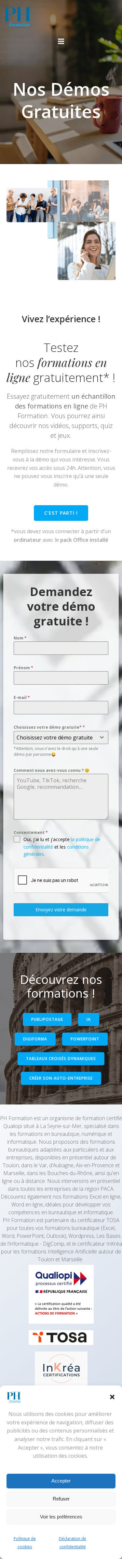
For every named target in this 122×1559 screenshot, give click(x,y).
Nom (20, 638)
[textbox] (55, 737)
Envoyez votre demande (61, 909)
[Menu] (61, 41)
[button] (112, 1397)
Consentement (31, 832)
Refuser (61, 1498)
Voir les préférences (61, 1516)
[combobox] (61, 737)
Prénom (23, 668)
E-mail (22, 697)
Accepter (61, 1481)
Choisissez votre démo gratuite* (49, 727)
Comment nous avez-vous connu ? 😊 (51, 770)
